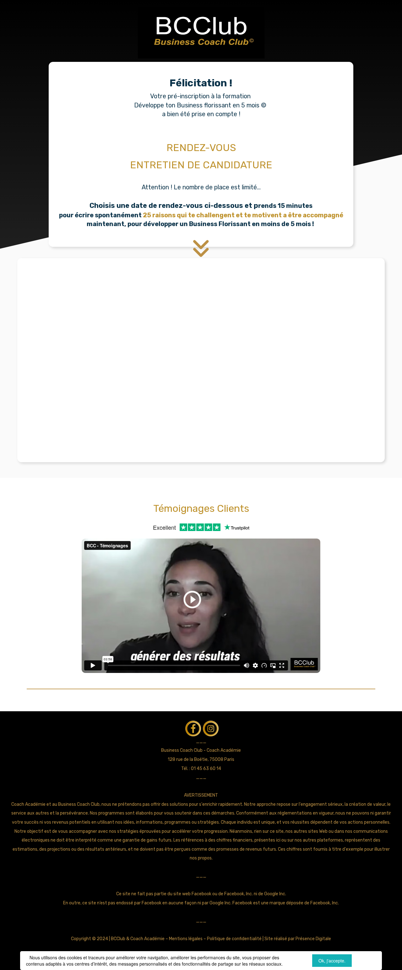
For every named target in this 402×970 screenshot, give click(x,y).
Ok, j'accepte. (331, 960)
